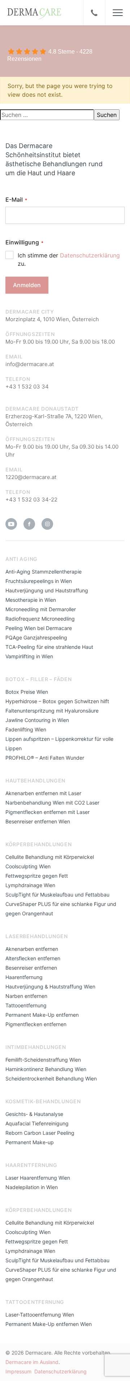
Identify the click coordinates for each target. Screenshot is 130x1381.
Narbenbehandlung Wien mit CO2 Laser (52, 802)
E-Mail (16, 199)
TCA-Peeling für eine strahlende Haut (49, 647)
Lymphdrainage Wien (30, 885)
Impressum (18, 1371)
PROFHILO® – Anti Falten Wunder (44, 758)
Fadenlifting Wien (25, 729)
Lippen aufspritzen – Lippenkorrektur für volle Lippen (59, 743)
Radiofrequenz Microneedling (40, 619)
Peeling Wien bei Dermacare (38, 628)
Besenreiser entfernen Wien (37, 821)
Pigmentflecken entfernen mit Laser (47, 812)
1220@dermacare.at (30, 477)
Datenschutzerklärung (90, 255)
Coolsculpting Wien (28, 866)
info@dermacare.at (29, 364)
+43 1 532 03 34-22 (31, 499)
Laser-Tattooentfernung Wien (39, 1314)
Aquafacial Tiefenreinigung (37, 1123)
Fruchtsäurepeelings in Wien (38, 581)
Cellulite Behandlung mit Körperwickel (49, 857)
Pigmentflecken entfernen (35, 1024)
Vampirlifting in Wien (29, 656)
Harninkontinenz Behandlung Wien (45, 1069)
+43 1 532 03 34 (27, 386)
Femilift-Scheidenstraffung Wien (43, 1060)
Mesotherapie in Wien (30, 600)
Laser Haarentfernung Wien (37, 1178)
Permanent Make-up (29, 1142)
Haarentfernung (24, 977)
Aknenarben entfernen (31, 949)
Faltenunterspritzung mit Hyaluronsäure (52, 711)
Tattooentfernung (26, 1005)
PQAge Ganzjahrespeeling (36, 637)
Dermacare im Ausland (31, 1362)
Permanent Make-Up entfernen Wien (48, 1324)
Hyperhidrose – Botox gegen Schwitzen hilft (57, 701)
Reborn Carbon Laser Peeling (39, 1133)
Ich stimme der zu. (69, 259)
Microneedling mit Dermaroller (40, 609)
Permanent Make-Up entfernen (42, 1015)
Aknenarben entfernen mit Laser (43, 793)
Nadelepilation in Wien (31, 1187)
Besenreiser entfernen (31, 968)
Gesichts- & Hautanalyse (34, 1114)
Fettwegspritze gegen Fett (36, 876)
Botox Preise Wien (26, 692)
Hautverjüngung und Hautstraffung (46, 590)
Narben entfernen (26, 996)
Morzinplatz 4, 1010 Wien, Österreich (52, 319)
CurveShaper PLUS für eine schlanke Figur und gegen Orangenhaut (60, 908)
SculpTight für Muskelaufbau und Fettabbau (57, 894)
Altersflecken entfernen (32, 958)
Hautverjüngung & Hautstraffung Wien (50, 986)
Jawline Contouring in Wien (37, 720)
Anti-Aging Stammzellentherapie (43, 571)
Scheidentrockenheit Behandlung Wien (51, 1078)
